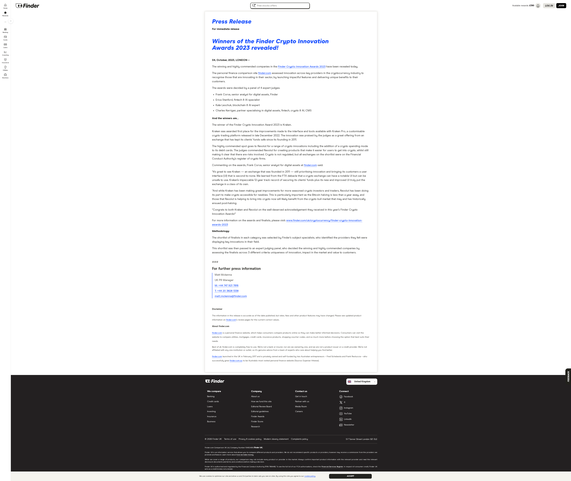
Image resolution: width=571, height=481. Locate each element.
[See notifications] (538, 6)
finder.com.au (236, 361)
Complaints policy (299, 439)
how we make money (245, 455)
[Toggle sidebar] (10, 21)
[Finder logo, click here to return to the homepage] (32, 5)
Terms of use (230, 439)
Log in (549, 5)
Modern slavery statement (276, 439)
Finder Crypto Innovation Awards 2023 (301, 66)
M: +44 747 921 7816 (227, 285)
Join (561, 5)
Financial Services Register (332, 467)
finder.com (264, 73)
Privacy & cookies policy (250, 439)
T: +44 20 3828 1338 (227, 291)
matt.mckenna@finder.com (231, 296)
